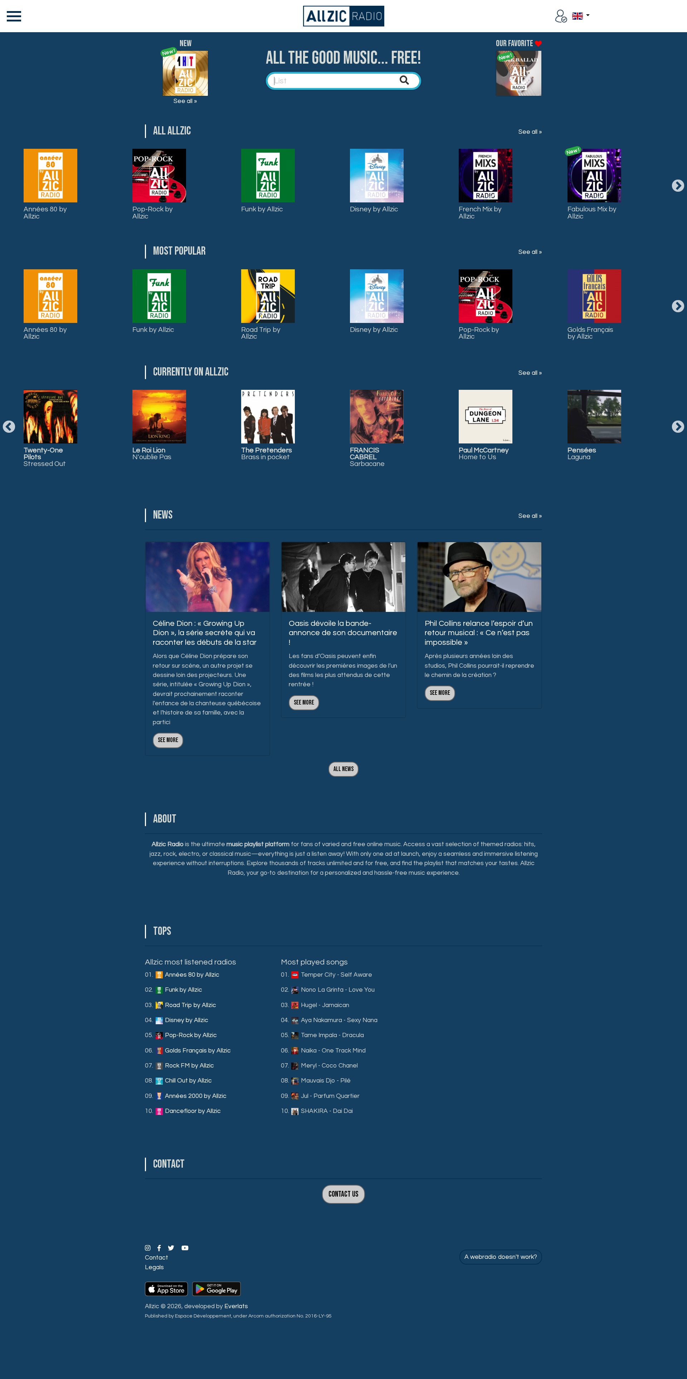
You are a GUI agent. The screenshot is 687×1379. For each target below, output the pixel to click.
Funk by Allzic (262, 209)
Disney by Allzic (374, 209)
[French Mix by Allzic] (485, 175)
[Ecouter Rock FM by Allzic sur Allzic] (377, 416)
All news (343, 769)
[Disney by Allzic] (377, 175)
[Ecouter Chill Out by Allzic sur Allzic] (485, 416)
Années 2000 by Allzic (195, 1096)
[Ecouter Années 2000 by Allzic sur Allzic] (594, 416)
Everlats (236, 1306)
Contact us (343, 1194)
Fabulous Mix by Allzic (592, 213)
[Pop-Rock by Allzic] (159, 175)
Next (678, 186)
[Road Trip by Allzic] (268, 296)
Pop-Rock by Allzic (152, 213)
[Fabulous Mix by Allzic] (594, 175)
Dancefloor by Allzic (192, 1111)
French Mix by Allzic (480, 213)
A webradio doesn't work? (500, 1257)
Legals (154, 1267)
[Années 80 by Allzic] (50, 175)
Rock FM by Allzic (189, 1066)
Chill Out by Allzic (188, 1081)
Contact (156, 1258)
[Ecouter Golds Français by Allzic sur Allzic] (268, 416)
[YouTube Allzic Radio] (185, 1248)
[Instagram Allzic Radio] (148, 1248)
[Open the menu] (12, 16)
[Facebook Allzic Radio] (159, 1248)
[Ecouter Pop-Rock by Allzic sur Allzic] (159, 416)
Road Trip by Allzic (261, 333)
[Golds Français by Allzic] (594, 296)
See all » (185, 101)
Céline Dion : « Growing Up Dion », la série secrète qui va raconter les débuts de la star (205, 633)
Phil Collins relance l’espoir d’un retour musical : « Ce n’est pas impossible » (479, 633)
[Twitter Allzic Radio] (172, 1248)
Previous (9, 427)
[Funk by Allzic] (268, 175)
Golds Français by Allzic (590, 333)
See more (168, 740)
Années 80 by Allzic (45, 213)
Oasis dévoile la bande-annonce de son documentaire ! (343, 633)
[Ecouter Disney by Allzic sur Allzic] (50, 416)
